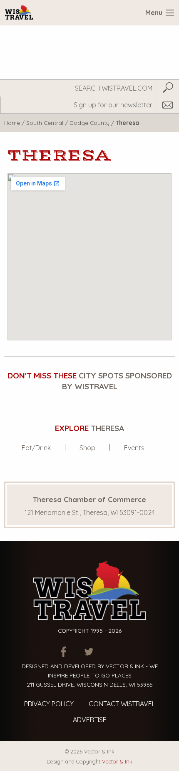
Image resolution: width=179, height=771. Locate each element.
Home (12, 122)
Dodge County (89, 122)
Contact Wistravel (122, 704)
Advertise (90, 719)
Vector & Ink (117, 761)
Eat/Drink (36, 448)
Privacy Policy (49, 704)
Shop (87, 448)
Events (134, 448)
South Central (44, 122)
